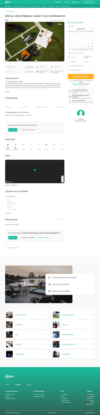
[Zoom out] (62, 179)
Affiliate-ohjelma (66, 402)
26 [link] (77, 46)
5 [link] (88, 49)
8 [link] (88, 37)
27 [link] (69, 34)
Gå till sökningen (10, 11)
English (29, 384)
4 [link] (73, 37)
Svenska (75, 2)
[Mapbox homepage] (9, 182)
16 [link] (91, 40)
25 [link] (73, 46)
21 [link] (84, 43)
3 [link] (69, 37)
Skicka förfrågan (81, 76)
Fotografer (51, 6)
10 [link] (69, 40)
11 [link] (73, 40)
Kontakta (12, 130)
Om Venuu (64, 394)
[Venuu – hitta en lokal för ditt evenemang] (8, 2)
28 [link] (73, 34)
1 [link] (73, 49)
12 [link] (77, 40)
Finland (91, 398)
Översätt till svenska (13, 78)
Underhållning (36, 6)
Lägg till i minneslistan (58, 20)
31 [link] (84, 34)
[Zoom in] (62, 177)
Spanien (91, 394)
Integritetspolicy (90, 413)
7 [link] (84, 37)
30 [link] (80, 34)
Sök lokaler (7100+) (13, 248)
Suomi (7, 384)
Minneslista (58, 2)
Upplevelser (17, 6)
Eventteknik (44, 6)
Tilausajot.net (65, 400)
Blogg (63, 396)
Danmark (92, 396)
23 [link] (91, 43)
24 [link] (69, 46)
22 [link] (88, 43)
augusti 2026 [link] (81, 29)
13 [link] (80, 40)
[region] (34, 171)
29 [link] (77, 34)
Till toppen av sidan (43, 237)
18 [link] (73, 43)
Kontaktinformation (39, 396)
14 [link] (84, 40)
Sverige (91, 400)
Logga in (67, 2)
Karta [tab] (12, 20)
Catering (24, 6)
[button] (7, 41)
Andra (91, 404)
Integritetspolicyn (77, 85)
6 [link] (80, 37)
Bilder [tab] (6, 20)
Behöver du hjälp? (38, 394)
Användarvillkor (52, 413)
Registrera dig (9, 394)
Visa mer (7, 91)
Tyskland (92, 402)
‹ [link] (69, 29)
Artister (29, 6)
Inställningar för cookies (12, 413)
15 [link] (88, 40)
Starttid (73, 61)
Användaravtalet (76, 83)
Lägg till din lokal (88, 2)
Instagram (64, 398)
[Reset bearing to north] (62, 181)
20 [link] (80, 43)
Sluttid (86, 61)
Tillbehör (57, 6)
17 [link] (69, 43)
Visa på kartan (29, 67)
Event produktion (65, 6)
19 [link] (77, 43)
